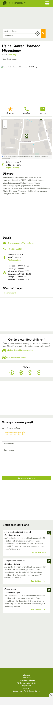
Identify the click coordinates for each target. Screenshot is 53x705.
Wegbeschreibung (13, 168)
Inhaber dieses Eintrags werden (20, 350)
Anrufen (26, 113)
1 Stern (7, 433)
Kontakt (26, 689)
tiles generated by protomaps (32, 156)
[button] (26, 136)
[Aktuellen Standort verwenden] (37, 33)
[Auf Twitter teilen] (21, 372)
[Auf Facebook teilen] (12, 372)
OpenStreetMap (6, 158)
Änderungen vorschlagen (16, 357)
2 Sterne (11, 433)
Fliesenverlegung (9, 293)
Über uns (26, 675)
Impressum (26, 686)
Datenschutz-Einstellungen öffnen (26, 691)
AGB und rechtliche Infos (26, 683)
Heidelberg (12, 55)
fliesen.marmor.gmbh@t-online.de (21, 243)
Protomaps (43, 156)
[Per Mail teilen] (39, 372)
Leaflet (5, 156)
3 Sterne (15, 433)
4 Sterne (19, 433)
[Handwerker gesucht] (20, 3)
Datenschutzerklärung (26, 680)
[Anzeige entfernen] (51, 695)
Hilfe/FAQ (26, 678)
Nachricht (42, 113)
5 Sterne (23, 433)
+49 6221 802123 (15, 249)
